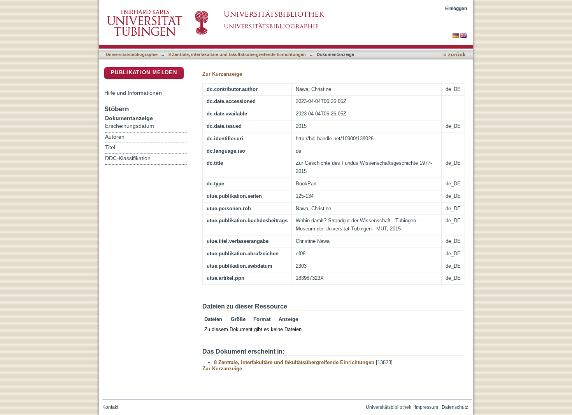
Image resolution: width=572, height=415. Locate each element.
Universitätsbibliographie (132, 54)
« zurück (454, 55)
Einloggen (456, 8)
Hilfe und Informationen (133, 93)
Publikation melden (144, 72)
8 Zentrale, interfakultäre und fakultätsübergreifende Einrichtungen (237, 54)
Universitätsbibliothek (388, 407)
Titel (110, 147)
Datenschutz (455, 407)
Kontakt (110, 407)
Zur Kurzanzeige (222, 74)
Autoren (115, 137)
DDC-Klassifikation (128, 158)
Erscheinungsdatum (129, 126)
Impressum (426, 407)
